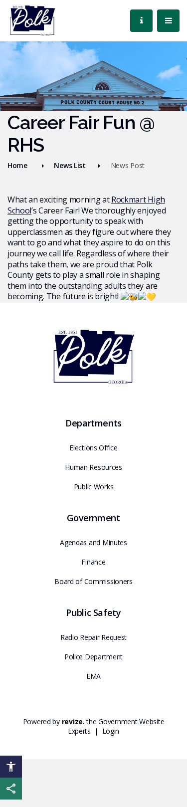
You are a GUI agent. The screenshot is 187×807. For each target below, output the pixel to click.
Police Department (93, 656)
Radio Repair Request (93, 637)
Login (111, 731)
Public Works (94, 486)
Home (17, 165)
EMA (93, 676)
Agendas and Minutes (93, 542)
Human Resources (93, 467)
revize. (73, 721)
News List (69, 165)
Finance (93, 562)
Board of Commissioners (93, 581)
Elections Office (93, 447)
